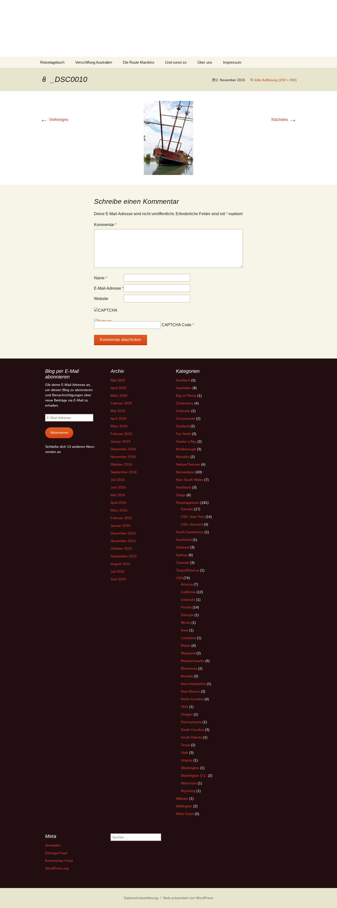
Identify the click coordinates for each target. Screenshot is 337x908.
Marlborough (186, 449)
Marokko (182, 457)
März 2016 (119, 510)
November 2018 (123, 457)
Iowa (184, 630)
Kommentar (105, 225)
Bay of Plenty (186, 395)
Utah (184, 753)
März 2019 (119, 426)
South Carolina (192, 730)
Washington (190, 768)
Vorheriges (54, 119)
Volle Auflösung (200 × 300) (275, 80)
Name (100, 278)
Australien (183, 388)
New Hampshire (193, 684)
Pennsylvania (191, 722)
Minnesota (189, 668)
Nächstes (284, 119)
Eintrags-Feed (56, 853)
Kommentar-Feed (59, 861)
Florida (186, 607)
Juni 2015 (118, 579)
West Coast (185, 814)
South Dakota (191, 737)
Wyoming (188, 791)
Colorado (183, 411)
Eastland (182, 426)
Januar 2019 (120, 441)
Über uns (204, 62)
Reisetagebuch (52, 62)
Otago (181, 495)
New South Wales (189, 480)
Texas (185, 745)
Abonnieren (59, 433)
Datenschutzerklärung (141, 898)
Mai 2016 (118, 495)
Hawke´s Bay (186, 441)
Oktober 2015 (121, 548)
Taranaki (182, 563)
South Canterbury (190, 532)
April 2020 (118, 388)
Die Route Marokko (138, 62)
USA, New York (193, 517)
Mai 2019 (118, 411)
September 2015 (124, 556)
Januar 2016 (120, 526)
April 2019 (118, 418)
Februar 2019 (121, 434)
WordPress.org (57, 868)
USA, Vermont (192, 524)
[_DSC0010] (168, 137)
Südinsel (182, 547)
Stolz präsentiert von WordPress (188, 898)
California (188, 592)
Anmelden (53, 845)
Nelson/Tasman (188, 464)
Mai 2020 (118, 380)
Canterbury (184, 403)
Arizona (187, 584)
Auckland (183, 380)
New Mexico (190, 691)
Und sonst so (176, 62)
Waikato (182, 798)
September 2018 (124, 472)
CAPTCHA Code (176, 325)
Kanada (187, 509)
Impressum (232, 62)
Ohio (184, 707)
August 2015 (120, 564)
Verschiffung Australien (93, 62)
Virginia (186, 760)
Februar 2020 (121, 403)
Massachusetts (192, 661)
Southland (184, 540)
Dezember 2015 (123, 533)
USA (179, 578)
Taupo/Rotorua (187, 570)
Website (101, 299)
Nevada (187, 676)
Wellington (184, 806)
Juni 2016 (118, 487)
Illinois (185, 622)
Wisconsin (189, 783)
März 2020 (119, 395)
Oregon (187, 714)
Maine (185, 645)
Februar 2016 (121, 518)
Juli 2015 (118, 571)
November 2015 (123, 541)
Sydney (181, 555)
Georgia (187, 615)
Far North (183, 434)
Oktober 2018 (121, 464)
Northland (183, 487)
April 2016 (118, 503)
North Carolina (192, 699)
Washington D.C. (194, 775)
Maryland (188, 653)
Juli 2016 (118, 480)
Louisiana (188, 638)
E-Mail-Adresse (109, 288)
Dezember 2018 (123, 449)
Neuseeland (185, 472)
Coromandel (185, 418)
